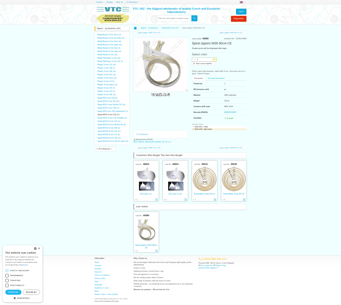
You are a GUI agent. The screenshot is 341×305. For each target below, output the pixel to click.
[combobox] (174, 18)
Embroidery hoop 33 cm (204, 194)
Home (97, 262)
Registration (239, 18)
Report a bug (221, 265)
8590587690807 (230, 112)
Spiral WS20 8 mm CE (109, 131)
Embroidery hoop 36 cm (233, 194)
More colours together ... (205, 63)
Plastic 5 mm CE (106, 64)
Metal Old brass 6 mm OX (110, 61)
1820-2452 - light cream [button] (203, 129)
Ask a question (206, 265)
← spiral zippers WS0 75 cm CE (148, 33)
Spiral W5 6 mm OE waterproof (112, 111)
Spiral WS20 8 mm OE (109, 138)
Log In (241, 11)
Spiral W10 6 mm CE (108, 101)
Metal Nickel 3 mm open (109, 51)
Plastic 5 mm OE (106, 71)
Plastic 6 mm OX (106, 88)
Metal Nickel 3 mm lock (108, 48)
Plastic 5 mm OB (106, 68)
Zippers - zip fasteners (109, 28)
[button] (22, 298)
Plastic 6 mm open (107, 84)
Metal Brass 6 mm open (109, 44)
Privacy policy (100, 278)
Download (98, 285)
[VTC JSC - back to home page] (113, 15)
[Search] (194, 18)
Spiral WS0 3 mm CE (108, 114)
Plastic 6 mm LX (105, 81)
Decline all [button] (31, 292)
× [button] (39, 248)
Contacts (99, 2)
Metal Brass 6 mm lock (109, 41)
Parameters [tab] (198, 78)
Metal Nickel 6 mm (107, 54)
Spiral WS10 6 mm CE (108, 121)
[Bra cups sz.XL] (175, 179)
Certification (143, 134)
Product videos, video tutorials (106, 294)
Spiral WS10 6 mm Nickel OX (111, 124)
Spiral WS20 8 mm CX (108, 134)
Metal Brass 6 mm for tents (110, 38)
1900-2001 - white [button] (201, 127)
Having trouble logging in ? (208, 268)
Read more (24, 265)
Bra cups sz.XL (175, 194)
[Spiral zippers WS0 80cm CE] (146, 230)
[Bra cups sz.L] (146, 179)
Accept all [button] (13, 292)
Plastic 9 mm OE (106, 94)
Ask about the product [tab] (216, 78)
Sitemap (109, 2)
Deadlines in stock (102, 288)
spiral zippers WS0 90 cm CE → (231, 33)
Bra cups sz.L (146, 194)
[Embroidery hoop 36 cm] (233, 179)
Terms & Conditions (102, 275)
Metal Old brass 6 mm (108, 58)
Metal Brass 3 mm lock (109, 34)
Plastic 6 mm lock (106, 78)
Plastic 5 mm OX (106, 74)
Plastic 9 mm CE (106, 91)
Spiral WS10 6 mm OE (108, 128)
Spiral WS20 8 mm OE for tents (112, 141)
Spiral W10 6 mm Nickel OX (111, 104)
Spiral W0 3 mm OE (107, 98)
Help (96, 281)
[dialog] (23, 273)
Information (132, 2)
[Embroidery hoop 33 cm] (204, 179)
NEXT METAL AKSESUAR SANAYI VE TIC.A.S (152, 142)
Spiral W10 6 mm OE (108, 108)
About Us (119, 2)
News (97, 291)
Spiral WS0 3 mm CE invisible (112, 118)
